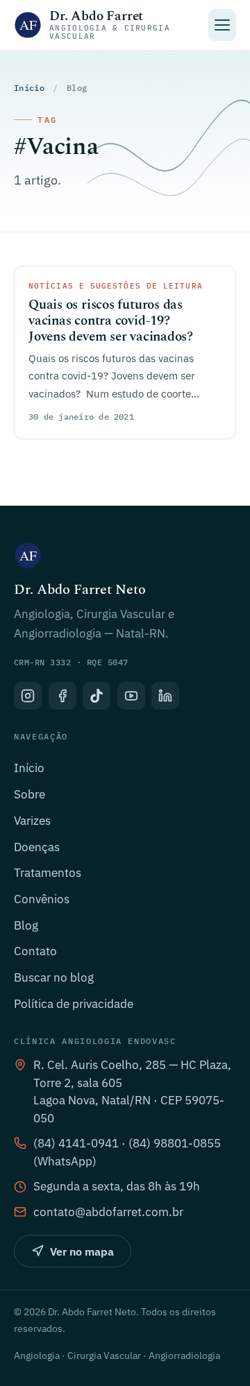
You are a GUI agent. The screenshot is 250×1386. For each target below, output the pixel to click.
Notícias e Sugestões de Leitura (115, 286)
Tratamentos (47, 872)
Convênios (41, 899)
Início (29, 88)
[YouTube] (131, 696)
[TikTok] (96, 696)
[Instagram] (28, 696)
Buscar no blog (54, 977)
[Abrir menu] (222, 25)
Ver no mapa (82, 1251)
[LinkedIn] (165, 696)
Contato (35, 951)
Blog (26, 925)
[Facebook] (62, 696)
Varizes (32, 820)
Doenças (37, 847)
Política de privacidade (73, 1003)
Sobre (29, 794)
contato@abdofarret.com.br (108, 1212)
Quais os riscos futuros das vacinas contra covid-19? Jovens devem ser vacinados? (110, 321)
